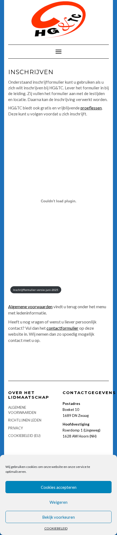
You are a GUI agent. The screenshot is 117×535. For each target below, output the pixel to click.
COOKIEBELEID (55, 528)
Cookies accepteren (58, 487)
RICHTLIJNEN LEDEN (24, 420)
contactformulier (62, 328)
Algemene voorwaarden (30, 306)
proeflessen (91, 107)
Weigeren (58, 502)
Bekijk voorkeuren (58, 517)
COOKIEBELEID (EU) (24, 435)
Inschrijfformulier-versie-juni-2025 (35, 289)
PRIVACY (15, 428)
